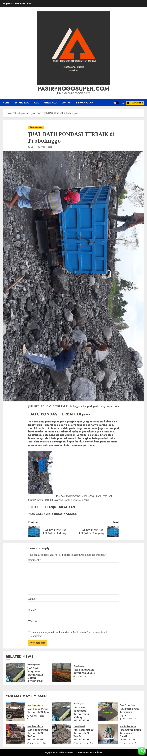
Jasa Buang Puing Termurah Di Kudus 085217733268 (37, 734)
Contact (67, 102)
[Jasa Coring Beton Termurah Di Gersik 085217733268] (108, 734)
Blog (36, 102)
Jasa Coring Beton (128, 726)
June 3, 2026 (35, 743)
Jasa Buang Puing (35, 705)
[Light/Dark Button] (116, 102)
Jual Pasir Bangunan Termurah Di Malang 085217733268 (35, 675)
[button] (122, 103)
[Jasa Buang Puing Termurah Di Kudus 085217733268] (15, 734)
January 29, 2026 (84, 677)
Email (32, 610)
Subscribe (137, 102)
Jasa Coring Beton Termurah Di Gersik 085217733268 (130, 734)
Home (6, 102)
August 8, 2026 (37, 716)
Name (32, 598)
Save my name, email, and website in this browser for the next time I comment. (69, 634)
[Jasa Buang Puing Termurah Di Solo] (61, 672)
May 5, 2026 (127, 743)
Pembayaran (50, 102)
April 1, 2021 (46, 147)
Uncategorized (35, 127)
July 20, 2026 (128, 719)
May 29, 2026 (82, 743)
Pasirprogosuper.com (73, 88)
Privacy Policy (84, 102)
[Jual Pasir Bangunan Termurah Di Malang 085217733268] (15, 672)
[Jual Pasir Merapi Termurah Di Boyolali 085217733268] (61, 734)
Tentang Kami (21, 102)
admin (33, 147)
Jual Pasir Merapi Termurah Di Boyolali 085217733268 (84, 734)
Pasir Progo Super (128, 705)
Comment (34, 559)
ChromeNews (82, 752)
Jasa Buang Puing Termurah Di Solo (84, 671)
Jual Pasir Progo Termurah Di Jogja (129, 712)
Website (32, 621)
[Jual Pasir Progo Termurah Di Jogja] (108, 711)
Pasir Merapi (79, 726)
